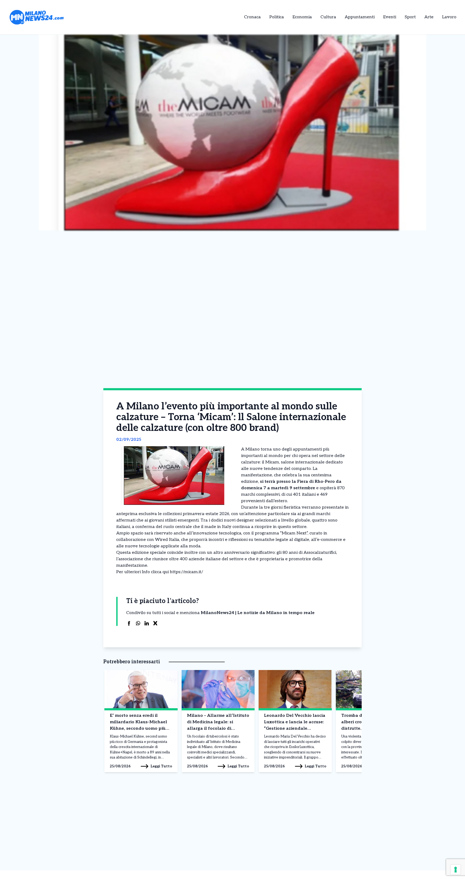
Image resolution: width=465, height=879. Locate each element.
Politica (276, 17)
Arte (429, 17)
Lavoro (449, 17)
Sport (410, 17)
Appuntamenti (360, 17)
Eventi (389, 17)
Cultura (328, 17)
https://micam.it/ (186, 572)
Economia (302, 17)
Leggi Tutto (161, 766)
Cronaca (252, 17)
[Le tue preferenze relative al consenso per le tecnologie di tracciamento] (455, 869)
